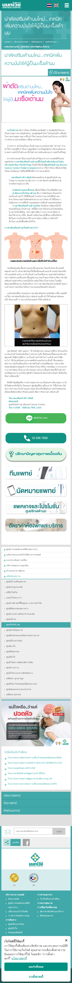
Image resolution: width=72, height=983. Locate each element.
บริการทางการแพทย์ (21, 42)
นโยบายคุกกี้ (19, 958)
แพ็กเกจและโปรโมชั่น (18, 911)
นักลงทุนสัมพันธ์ (15, 932)
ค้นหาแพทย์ (10, 803)
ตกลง (59, 831)
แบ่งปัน (15, 842)
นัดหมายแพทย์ (12, 795)
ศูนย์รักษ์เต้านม (51, 42)
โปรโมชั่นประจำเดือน (49, 899)
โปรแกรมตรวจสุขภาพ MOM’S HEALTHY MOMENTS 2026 (35, 763)
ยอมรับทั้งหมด (36, 966)
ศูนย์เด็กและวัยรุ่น (16, 924)
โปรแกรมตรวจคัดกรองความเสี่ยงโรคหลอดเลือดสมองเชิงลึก (35, 757)
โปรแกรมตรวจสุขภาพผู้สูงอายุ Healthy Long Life (30, 778)
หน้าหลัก (7, 42)
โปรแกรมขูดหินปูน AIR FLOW (21, 768)
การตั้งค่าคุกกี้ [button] (36, 976)
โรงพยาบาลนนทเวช (12, 5)
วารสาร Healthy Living (18, 915)
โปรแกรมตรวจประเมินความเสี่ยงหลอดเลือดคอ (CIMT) (32, 784)
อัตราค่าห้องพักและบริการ (51, 911)
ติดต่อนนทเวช (12, 810)
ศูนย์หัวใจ (12, 928)
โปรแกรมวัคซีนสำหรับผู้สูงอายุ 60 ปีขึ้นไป (26, 773)
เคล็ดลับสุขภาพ (36, 42)
